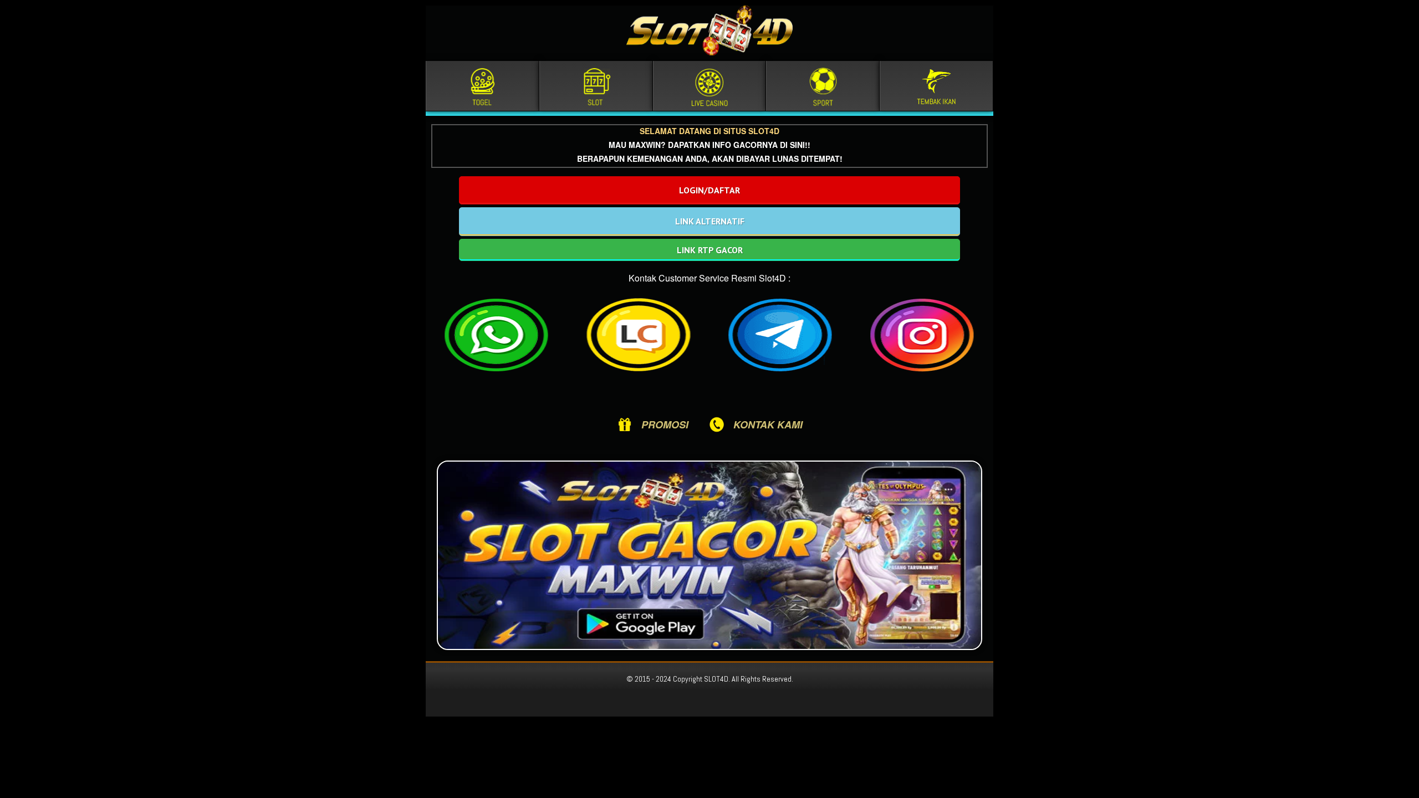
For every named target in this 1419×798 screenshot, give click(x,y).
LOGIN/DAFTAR (709, 190)
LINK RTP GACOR (710, 249)
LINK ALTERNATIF (709, 221)
